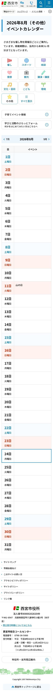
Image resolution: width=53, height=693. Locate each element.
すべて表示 (26, 101)
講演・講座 (43, 77)
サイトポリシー (11, 586)
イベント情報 (37, 11)
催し (9, 65)
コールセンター (31, 6)
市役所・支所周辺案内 (23, 659)
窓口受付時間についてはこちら (17, 625)
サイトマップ (10, 562)
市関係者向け (10, 568)
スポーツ (26, 65)
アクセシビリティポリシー (16, 580)
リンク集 (8, 598)
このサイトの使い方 (13, 574)
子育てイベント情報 (15, 114)
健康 (9, 77)
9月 (45, 139)
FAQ (22, 6)
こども (26, 89)
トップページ (22, 11)
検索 (40, 6)
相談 (43, 65)
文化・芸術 (9, 89)
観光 (26, 77)
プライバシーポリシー (14, 592)
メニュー (49, 6)
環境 (43, 89)
